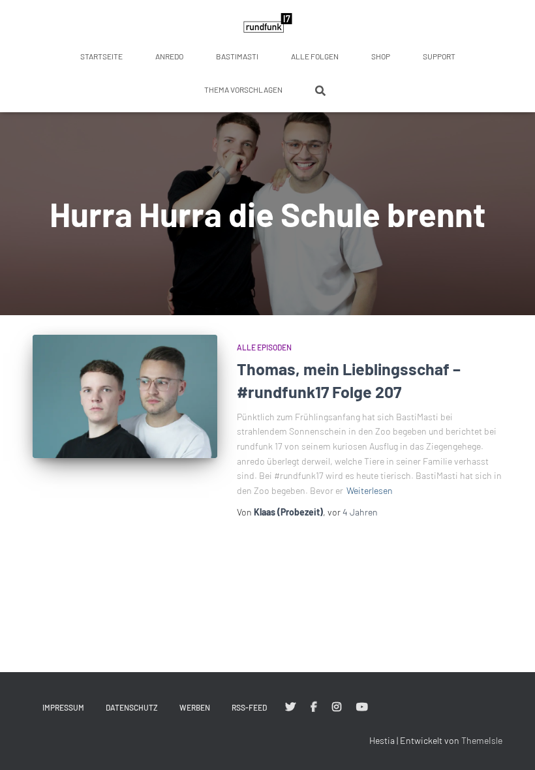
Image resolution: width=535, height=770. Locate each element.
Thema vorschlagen (243, 89)
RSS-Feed (249, 707)
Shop (380, 56)
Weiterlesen (369, 490)
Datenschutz (132, 707)
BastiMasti (237, 56)
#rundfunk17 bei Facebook (314, 707)
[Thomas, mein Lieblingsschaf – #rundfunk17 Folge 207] (125, 396)
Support (439, 56)
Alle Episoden (264, 347)
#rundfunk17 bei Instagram (337, 707)
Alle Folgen (315, 56)
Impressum (63, 707)
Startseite (101, 56)
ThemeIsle (481, 740)
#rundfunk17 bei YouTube (362, 707)
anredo (169, 56)
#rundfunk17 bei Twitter (290, 707)
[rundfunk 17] (268, 23)
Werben (194, 707)
